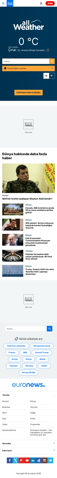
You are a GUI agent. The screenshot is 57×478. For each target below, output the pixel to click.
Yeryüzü (33, 407)
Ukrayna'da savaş (41, 346)
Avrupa (5, 401)
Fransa (12, 352)
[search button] (52, 61)
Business (6, 407)
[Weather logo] (28, 25)
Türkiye (29, 251)
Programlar (35, 424)
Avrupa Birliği (28, 372)
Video (4, 424)
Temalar (6, 395)
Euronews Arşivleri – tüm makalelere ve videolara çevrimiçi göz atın (41, 432)
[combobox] (28, 61)
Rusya (29, 359)
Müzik (42, 359)
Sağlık (33, 412)
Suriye (5, 195)
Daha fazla (7, 450)
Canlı (50, 3)
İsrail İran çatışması (16, 346)
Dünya (28, 205)
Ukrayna (29, 366)
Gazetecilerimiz (9, 430)
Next (4, 412)
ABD (25, 352)
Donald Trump (42, 352)
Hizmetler (6, 443)
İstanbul (13, 366)
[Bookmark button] (47, 50)
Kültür (44, 366)
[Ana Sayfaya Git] (10, 3)
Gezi (4, 418)
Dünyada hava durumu (28, 92)
